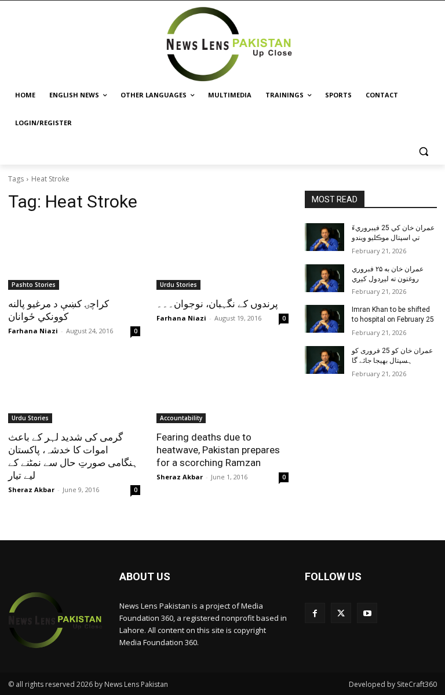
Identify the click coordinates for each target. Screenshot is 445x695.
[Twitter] (341, 613)
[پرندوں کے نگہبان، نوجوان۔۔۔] (222, 257)
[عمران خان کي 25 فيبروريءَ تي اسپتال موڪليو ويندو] (324, 237)
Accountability (181, 418)
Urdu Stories (178, 285)
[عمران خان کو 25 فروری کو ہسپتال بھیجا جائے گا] (324, 360)
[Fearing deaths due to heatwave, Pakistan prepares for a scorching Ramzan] (222, 390)
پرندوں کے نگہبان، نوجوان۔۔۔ (217, 304)
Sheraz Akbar (31, 489)
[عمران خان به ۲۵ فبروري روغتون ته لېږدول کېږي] (324, 278)
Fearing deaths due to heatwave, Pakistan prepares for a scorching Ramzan (218, 449)
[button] (423, 151)
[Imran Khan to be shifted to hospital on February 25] (324, 319)
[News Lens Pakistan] (230, 44)
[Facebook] (315, 613)
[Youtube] (367, 613)
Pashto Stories (34, 285)
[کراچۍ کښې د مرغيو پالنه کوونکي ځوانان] (74, 257)
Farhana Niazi (33, 330)
